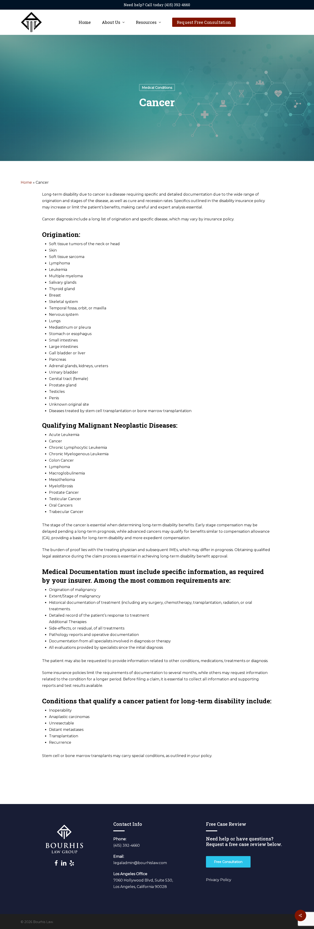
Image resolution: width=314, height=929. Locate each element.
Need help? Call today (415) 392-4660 (157, 4)
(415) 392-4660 (126, 845)
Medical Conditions (157, 88)
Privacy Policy (218, 880)
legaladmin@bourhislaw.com (140, 863)
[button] (228, 862)
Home (26, 182)
